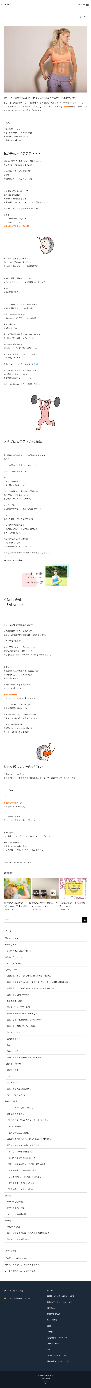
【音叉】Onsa (11, 970)
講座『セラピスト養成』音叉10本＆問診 (24, 1058)
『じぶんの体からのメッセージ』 (19, 951)
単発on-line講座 (13, 1227)
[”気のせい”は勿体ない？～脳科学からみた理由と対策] (17, 879)
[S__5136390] (6, 3)
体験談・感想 (12, 1051)
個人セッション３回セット (18, 1239)
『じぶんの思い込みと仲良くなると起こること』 (28, 1120)
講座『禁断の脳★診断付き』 (19, 1089)
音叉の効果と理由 (14, 1001)
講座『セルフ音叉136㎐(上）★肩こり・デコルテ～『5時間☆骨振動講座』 (39, 982)
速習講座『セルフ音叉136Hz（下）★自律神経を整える (30, 988)
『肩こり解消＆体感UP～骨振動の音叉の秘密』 (27, 1164)
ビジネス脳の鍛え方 (15, 1208)
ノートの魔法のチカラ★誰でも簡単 (20, 1271)
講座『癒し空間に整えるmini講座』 (22, 1026)
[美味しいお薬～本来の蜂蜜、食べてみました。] (73, 879)
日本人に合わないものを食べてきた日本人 (23, 1265)
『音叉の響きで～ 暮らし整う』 (20, 1189)
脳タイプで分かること (16, 1095)
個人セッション (11, 938)
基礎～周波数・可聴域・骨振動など (22, 1014)
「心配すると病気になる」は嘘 (18, 1258)
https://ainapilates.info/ (13, 560)
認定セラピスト (13, 1039)
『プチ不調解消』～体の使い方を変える (24, 1177)
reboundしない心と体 (16, 1202)
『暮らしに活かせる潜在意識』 (20, 1152)
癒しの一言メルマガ (13, 957)
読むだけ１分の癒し (13, 963)
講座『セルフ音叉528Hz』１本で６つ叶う (25, 1020)
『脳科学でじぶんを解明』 (18, 1133)
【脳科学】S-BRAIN (13, 1064)
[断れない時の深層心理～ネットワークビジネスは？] (45, 879)
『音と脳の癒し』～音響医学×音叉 (21, 1170)
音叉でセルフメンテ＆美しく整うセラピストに (27, 1145)
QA (8, 1045)
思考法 (8, 1196)
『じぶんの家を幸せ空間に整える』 (22, 1158)
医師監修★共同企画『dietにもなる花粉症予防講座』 (29, 1139)
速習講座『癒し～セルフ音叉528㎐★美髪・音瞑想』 (29, 976)
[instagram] (45, 1382)
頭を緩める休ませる (15, 1114)
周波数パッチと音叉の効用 (22, 862)
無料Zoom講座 (11, 1101)
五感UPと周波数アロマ (17, 1126)
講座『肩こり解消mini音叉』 (19, 995)
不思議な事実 (10, 945)
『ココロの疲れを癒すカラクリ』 (21, 1108)
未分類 (8, 1221)
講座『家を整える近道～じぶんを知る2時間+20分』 (29, 1233)
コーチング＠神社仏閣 (16, 1214)
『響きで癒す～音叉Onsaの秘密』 (21, 1183)
